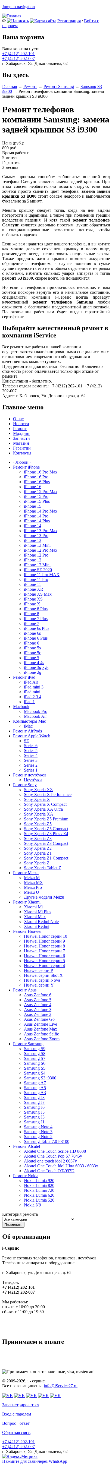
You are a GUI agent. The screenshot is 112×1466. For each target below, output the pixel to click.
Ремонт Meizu (26, 872)
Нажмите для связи (34, 1461)
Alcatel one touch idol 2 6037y (50, 1161)
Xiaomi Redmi (36, 926)
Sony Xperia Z (36, 863)
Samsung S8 (34, 1053)
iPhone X (32, 604)
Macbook (21, 706)
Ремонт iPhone (26, 467)
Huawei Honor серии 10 (45, 936)
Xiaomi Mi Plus (37, 911)
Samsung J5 (34, 1112)
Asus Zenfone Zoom (42, 1039)
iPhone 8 (31, 613)
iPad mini (32, 692)
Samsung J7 (34, 1102)
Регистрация (69, 20)
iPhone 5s (32, 648)
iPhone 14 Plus (37, 521)
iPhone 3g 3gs (36, 667)
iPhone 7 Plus (36, 618)
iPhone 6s (32, 633)
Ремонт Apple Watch (31, 736)
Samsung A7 (35, 1082)
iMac (28, 726)
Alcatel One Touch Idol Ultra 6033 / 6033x (61, 1166)
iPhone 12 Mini (37, 565)
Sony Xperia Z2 (38, 848)
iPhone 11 (32, 584)
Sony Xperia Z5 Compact (46, 828)
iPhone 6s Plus (36, 628)
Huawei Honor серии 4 (44, 965)
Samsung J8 (34, 1097)
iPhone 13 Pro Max (40, 530)
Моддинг (21, 433)
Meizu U (31, 892)
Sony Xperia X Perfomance (47, 794)
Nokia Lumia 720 (39, 1190)
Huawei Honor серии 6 (44, 955)
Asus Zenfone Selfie (41, 1034)
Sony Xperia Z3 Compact (46, 843)
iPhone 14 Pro (36, 516)
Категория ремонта (20, 1214)
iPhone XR (33, 589)
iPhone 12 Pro (36, 555)
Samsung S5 (34, 1068)
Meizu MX (33, 882)
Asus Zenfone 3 (37, 1009)
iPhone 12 (32, 560)
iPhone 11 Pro (36, 579)
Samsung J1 (34, 1122)
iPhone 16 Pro (36, 477)
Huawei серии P (38, 970)
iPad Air (31, 682)
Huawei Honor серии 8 (44, 946)
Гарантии (22, 448)
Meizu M (32, 877)
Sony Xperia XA (38, 814)
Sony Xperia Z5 (38, 824)
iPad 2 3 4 (32, 696)
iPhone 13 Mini (37, 545)
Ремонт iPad (24, 677)
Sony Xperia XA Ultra (43, 809)
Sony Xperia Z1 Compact (46, 858)
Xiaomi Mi (33, 907)
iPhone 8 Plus (36, 608)
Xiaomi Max (35, 916)
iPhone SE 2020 (38, 569)
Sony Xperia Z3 (38, 838)
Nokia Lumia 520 (39, 1200)
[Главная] (11, 16)
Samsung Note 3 (38, 1131)
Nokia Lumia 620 (39, 1195)
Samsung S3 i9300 (40, 1078)
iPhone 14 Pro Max (40, 511)
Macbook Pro (35, 711)
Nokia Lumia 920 (39, 1180)
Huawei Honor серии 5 (44, 960)
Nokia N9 (32, 1205)
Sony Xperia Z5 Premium (46, 819)
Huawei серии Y (39, 985)
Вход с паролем (16, 1414)
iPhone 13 (32, 540)
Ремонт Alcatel (26, 1146)
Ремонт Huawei (27, 931)
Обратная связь (16, 1432)
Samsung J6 (34, 1107)
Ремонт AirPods (27, 731)
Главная (9, 86)
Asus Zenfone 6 (37, 995)
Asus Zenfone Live (40, 1024)
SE (26, 740)
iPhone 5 (31, 657)
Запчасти (21, 438)
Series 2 (31, 765)
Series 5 (31, 750)
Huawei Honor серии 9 (44, 941)
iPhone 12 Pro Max (40, 550)
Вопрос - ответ (16, 1423)
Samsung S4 (34, 1073)
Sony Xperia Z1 (38, 853)
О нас (18, 418)
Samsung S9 (34, 1048)
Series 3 (31, 760)
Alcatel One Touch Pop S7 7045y (53, 1156)
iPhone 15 (32, 506)
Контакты (22, 453)
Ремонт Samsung (58, 86)
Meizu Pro (33, 887)
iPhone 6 (31, 643)
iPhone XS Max (38, 594)
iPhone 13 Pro (36, 535)
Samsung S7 (34, 1058)
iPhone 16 (32, 486)
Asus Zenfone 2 (37, 1014)
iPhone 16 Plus (37, 481)
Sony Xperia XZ (38, 789)
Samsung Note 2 (38, 1136)
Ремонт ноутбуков (29, 775)
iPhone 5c (32, 652)
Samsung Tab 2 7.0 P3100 (46, 1141)
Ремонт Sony (25, 784)
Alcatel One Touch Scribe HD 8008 (55, 1151)
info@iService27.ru (60, 1385)
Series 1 (31, 770)
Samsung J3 (34, 1117)
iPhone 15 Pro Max (40, 491)
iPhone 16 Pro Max (40, 472)
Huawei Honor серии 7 (44, 951)
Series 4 (31, 755)
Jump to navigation (18, 6)
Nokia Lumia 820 (39, 1185)
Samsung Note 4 (38, 1126)
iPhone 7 (31, 623)
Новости (21, 423)
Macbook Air (35, 716)
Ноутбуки (33, 780)
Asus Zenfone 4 (37, 1004)
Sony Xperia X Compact (45, 804)
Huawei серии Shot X (43, 975)
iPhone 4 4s (34, 662)
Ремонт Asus (24, 990)
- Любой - (22, 462)
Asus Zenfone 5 (37, 999)
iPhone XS (33, 599)
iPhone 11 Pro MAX (42, 574)
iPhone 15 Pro (36, 496)
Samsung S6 (34, 1063)
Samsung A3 (35, 1092)
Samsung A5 (35, 1087)
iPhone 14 (32, 525)
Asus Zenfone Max (40, 1029)
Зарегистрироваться (20, 1404)
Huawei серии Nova (42, 980)
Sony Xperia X (37, 799)
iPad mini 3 (33, 687)
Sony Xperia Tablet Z (42, 867)
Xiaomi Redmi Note (41, 921)
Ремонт (30, 86)
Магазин (21, 443)
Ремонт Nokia (25, 1175)
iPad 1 (29, 701)
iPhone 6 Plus (36, 638)
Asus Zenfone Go (39, 1019)
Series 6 (31, 745)
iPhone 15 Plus (37, 501)
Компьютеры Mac (29, 721)
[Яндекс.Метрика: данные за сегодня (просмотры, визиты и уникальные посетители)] (20, 1456)
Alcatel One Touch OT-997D (49, 1170)
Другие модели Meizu (44, 897)
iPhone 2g (32, 672)
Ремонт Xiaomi (27, 902)
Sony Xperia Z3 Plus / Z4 (46, 833)
